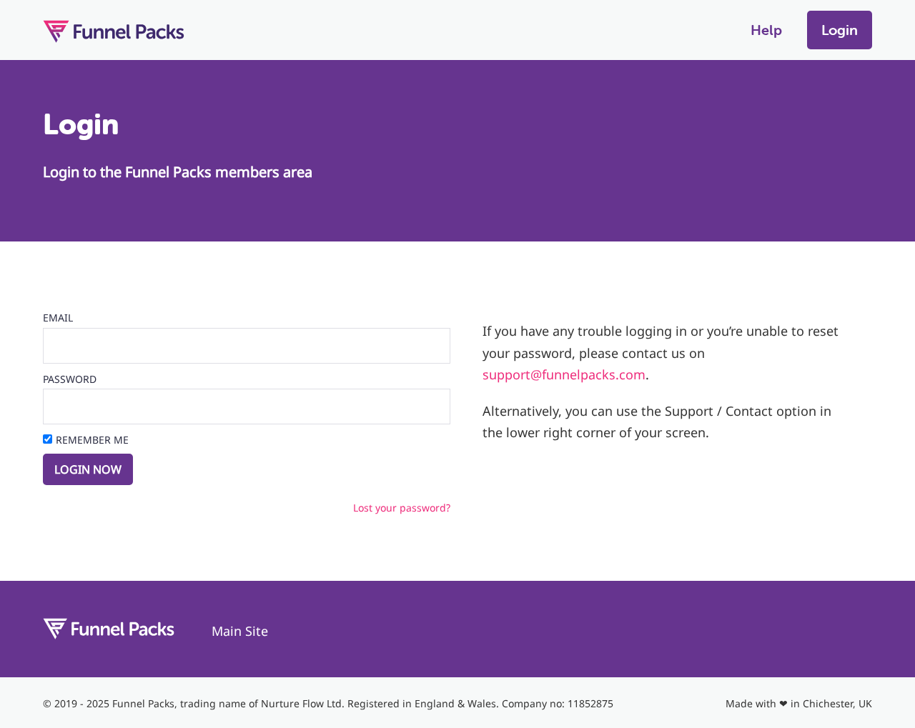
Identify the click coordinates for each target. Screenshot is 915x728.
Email (58, 317)
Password (70, 379)
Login (839, 30)
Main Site (240, 630)
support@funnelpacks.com (564, 374)
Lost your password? (401, 507)
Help (766, 30)
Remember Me (92, 440)
